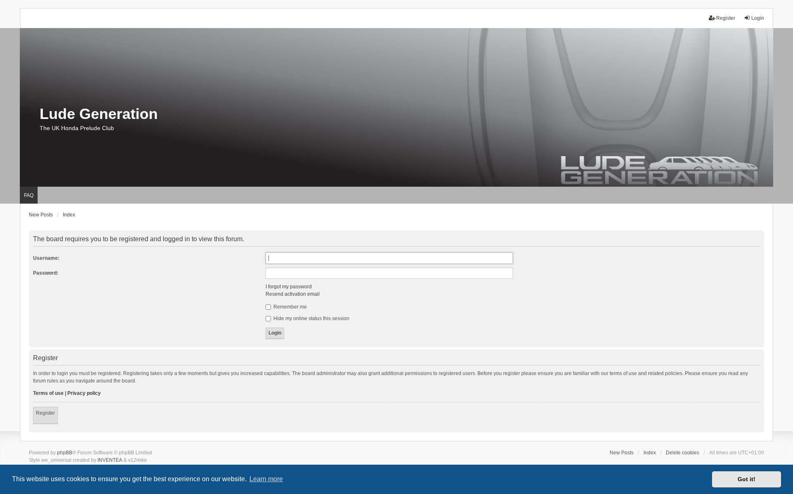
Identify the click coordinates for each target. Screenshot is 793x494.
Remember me (289, 307)
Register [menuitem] (725, 18)
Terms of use (48, 393)
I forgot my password (289, 287)
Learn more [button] (266, 478)
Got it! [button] (746, 479)
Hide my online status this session (310, 318)
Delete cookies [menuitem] (682, 453)
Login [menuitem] (757, 18)
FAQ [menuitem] (28, 195)
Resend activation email (293, 294)
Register (45, 413)
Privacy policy (84, 393)
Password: (45, 273)
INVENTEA (109, 460)
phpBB (64, 453)
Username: (46, 258)
